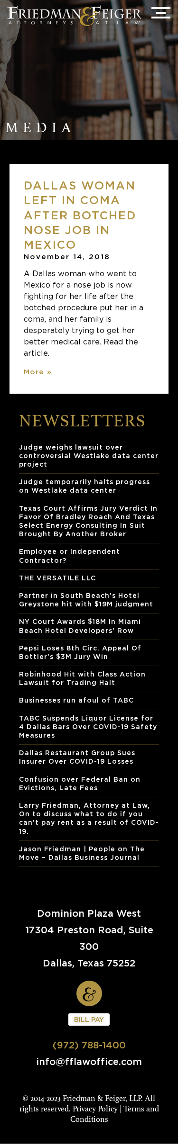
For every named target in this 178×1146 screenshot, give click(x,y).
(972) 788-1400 (89, 1045)
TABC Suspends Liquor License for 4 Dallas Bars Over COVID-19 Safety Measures (88, 726)
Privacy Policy (95, 1108)
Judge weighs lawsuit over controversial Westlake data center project (89, 455)
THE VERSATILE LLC (57, 577)
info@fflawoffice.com (89, 1061)
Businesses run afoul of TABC (76, 700)
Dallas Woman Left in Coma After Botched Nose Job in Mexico (80, 215)
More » (38, 371)
